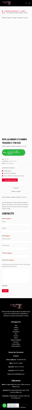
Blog (16, 325)
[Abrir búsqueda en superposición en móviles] (26, 3)
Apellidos (4, 228)
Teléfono (7, 253)
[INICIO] (2, 11)
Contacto (16, 329)
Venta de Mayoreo (15, 346)
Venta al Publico (16, 344)
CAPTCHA (4, 286)
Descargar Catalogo (10, 180)
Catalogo (16, 327)
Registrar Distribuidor (16, 340)
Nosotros (16, 336)
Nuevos (16, 338)
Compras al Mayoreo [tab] (16, 191)
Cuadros (11, 161)
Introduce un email (6, 239)
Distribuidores (16, 331)
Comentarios (8, 260)
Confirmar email (5, 245)
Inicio (16, 334)
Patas (15, 161)
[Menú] (29, 3)
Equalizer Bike (9, 163)
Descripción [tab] (16, 188)
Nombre (4, 221)
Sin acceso (16, 342)
